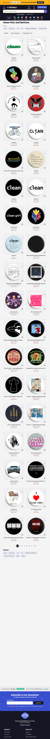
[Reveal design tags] (22, 55)
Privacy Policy (22, 706)
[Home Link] (12, 7)
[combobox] (23, 11)
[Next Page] (35, 546)
